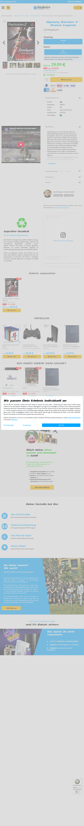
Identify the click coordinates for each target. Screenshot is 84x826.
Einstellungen (27, 425)
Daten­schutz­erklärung (74, 417)
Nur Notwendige (9, 425)
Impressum (14, 419)
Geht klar (61, 425)
